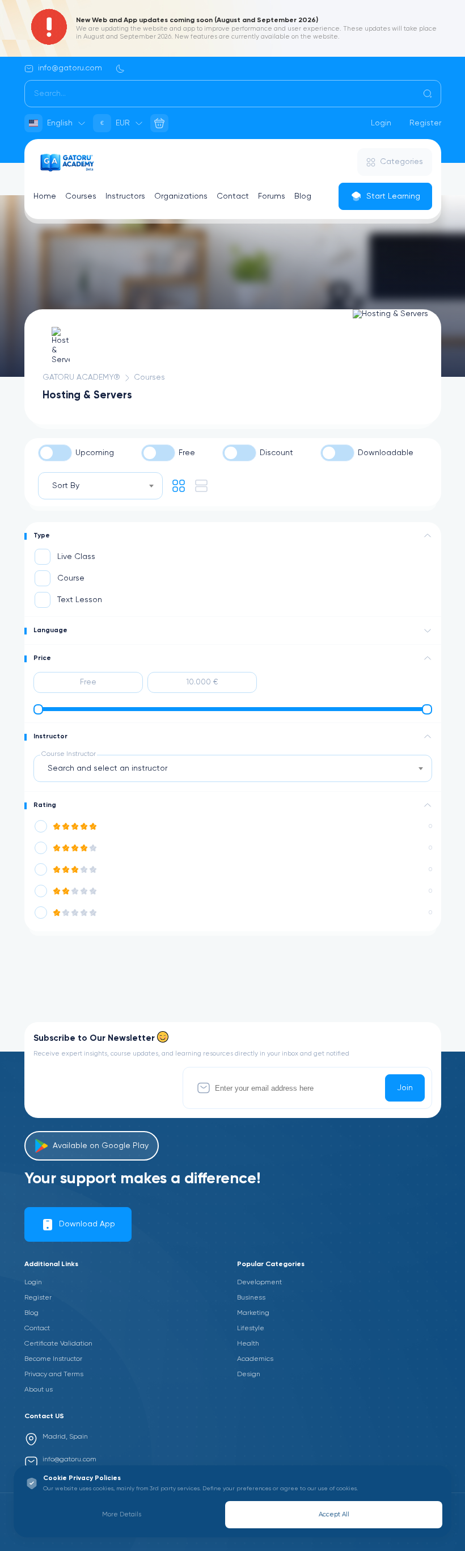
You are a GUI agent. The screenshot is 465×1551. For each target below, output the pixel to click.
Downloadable (385, 453)
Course (70, 578)
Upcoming (94, 453)
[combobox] (100, 485)
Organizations (181, 196)
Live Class (76, 557)
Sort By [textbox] (65, 486)
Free (187, 453)
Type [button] (41, 535)
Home (44, 196)
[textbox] (111, 768)
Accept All (334, 1514)
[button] (427, 535)
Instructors (125, 196)
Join (405, 1088)
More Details (121, 1514)
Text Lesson (79, 600)
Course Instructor (68, 754)
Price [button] (42, 658)
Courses (80, 196)
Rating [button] (44, 805)
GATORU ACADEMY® (81, 377)
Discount (276, 453)
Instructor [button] (50, 736)
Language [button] (50, 630)
